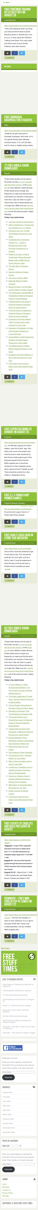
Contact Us (6, 1190)
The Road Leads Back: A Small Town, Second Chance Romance (21, 699)
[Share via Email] (7, 53)
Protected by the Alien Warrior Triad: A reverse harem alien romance (20, 322)
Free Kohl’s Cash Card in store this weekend (18, 536)
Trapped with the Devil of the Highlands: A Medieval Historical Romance (21, 732)
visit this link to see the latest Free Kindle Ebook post (18, 208)
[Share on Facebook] (15, 53)
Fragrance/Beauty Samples (14, 503)
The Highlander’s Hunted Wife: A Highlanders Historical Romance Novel (21, 296)
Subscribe (8, 1077)
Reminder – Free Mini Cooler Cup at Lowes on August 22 (18, 901)
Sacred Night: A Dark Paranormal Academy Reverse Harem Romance (21, 340)
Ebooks (7, 173)
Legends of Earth (21, 222)
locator (7, 569)
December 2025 (9, 1128)
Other (6, 125)
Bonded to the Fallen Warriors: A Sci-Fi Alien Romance (21, 357)
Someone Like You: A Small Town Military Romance (20, 234)
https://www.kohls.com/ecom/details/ (18, 548)
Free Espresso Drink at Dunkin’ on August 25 (18, 430)
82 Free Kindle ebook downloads (16, 629)
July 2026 (6, 1097)
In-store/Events (10, 20)
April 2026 (6, 1110)
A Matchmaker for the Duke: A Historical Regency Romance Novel (20, 304)
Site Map (5, 1196)
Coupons (7, 437)
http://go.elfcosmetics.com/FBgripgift (17, 509)
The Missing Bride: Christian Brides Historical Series (20, 349)
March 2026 (7, 1114)
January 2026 (8, 1123)
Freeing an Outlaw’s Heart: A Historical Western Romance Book (19, 779)
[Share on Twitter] (22, 53)
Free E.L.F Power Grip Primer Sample (16, 496)
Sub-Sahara (20, 752)
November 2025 (9, 1132)
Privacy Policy (7, 1193)
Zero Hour (18, 278)
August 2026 (7, 1092)
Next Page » (5, 948)
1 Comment (9, 486)
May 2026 (6, 1105)
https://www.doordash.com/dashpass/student (21, 130)
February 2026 (8, 1119)
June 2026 (7, 1101)
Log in (4, 1184)
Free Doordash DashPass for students (18, 118)
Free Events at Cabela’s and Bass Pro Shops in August (18, 826)
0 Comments (9, 58)
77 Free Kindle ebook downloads (16, 166)
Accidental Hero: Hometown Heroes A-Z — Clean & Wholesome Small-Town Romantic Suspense (19, 245)
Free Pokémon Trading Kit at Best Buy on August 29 (17, 12)
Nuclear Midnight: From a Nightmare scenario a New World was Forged (21, 740)
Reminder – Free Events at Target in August (19, 1032)
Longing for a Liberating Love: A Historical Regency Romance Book (20, 770)
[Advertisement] (19, 94)
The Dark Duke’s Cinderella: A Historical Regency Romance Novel (20, 313)
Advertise (5, 1187)
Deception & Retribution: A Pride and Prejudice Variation (21, 331)
